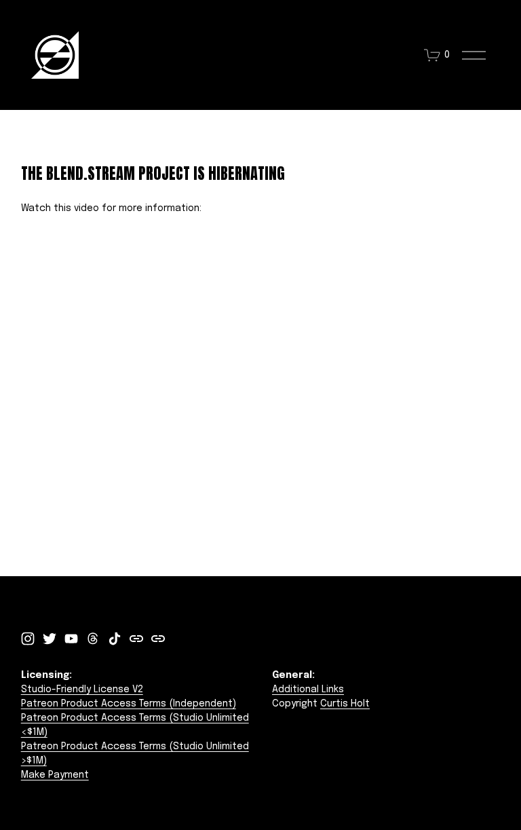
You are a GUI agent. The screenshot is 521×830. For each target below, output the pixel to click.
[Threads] (93, 638)
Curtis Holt (345, 704)
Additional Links (308, 689)
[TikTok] (114, 638)
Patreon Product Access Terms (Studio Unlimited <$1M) (135, 725)
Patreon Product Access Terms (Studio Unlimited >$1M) (135, 754)
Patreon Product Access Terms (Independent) (128, 704)
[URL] (136, 638)
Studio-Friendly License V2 (82, 689)
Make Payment (55, 775)
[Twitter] (49, 638)
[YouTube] (71, 638)
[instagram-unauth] (28, 638)
